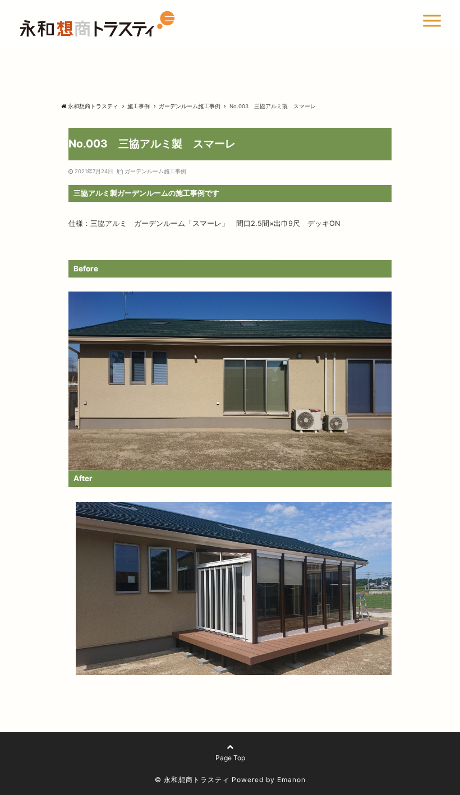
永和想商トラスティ (93, 106)
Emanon (291, 779)
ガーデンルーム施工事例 (155, 171)
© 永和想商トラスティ (192, 779)
